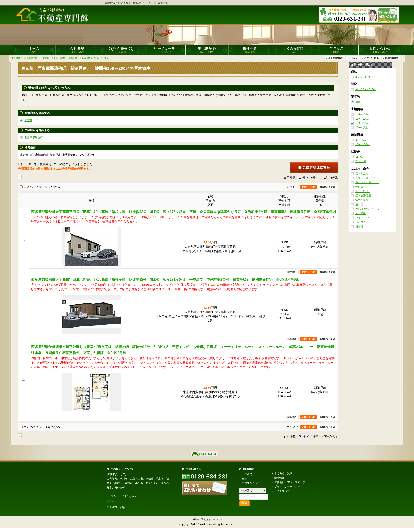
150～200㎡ (362, 123)
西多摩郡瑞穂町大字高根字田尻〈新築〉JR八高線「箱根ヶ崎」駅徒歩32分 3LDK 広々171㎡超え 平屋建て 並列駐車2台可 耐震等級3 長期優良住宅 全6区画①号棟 (165, 279)
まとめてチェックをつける (42, 186)
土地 (244, 478)
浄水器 (359, 186)
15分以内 (360, 156)
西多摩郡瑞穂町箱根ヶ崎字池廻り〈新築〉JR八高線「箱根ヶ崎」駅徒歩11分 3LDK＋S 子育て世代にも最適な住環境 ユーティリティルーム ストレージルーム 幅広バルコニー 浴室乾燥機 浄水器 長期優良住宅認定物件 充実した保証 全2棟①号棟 (184, 350)
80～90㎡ (361, 139)
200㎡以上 (361, 127)
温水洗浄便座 (363, 195)
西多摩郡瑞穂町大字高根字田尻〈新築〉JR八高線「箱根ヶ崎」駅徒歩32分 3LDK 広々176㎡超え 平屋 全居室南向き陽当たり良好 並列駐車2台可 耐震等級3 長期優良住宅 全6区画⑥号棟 (184, 212)
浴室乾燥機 (361, 200)
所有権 (359, 226)
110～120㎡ (362, 118)
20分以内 (360, 161)
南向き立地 (361, 173)
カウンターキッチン (367, 182)
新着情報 (279, 477)
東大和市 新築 (116, 507)
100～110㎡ (362, 114)
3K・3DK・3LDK (365, 89)
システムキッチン (365, 178)
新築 (358, 101)
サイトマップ (282, 491)
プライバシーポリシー (287, 486)
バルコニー (361, 222)
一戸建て (247, 474)
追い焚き (360, 204)
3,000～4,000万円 (365, 77)
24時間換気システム (367, 208)
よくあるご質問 (283, 473)
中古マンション (251, 483)
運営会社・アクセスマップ (289, 482)
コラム (110, 500)
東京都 (28, 120)
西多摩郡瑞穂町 (34, 137)
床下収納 (360, 213)
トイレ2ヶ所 (362, 191)
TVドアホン (362, 217)
